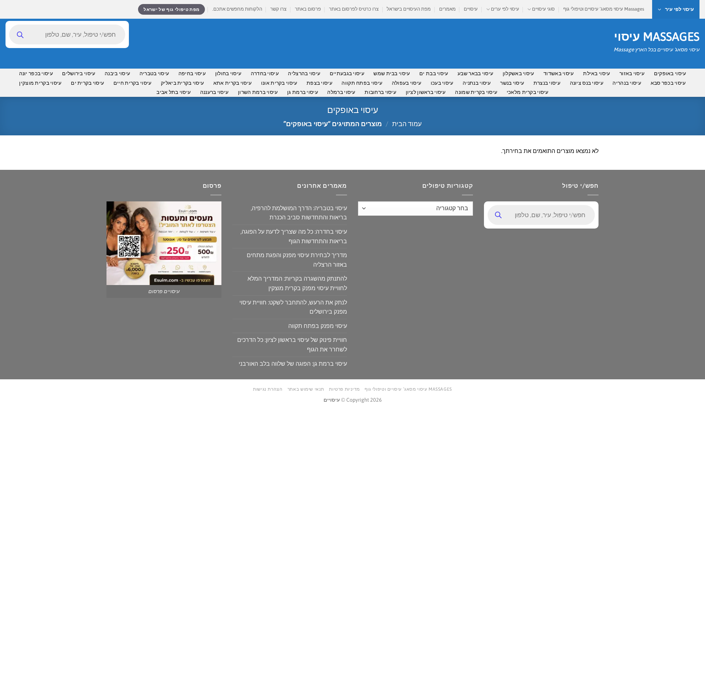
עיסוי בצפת (319, 83)
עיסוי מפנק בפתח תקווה (317, 325)
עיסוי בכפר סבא (668, 83)
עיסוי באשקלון (518, 73)
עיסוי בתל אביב (173, 92)
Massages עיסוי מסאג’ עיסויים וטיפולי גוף (603, 9)
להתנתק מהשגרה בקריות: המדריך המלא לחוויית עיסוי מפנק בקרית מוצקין (297, 283)
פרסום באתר (308, 9)
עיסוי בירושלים (78, 73)
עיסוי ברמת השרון (258, 92)
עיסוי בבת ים (433, 73)
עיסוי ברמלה (341, 92)
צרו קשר (278, 9)
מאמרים (447, 9)
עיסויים (471, 9)
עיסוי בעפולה (406, 83)
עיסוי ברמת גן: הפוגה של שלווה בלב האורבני (293, 363)
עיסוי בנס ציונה (586, 83)
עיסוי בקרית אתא (232, 83)
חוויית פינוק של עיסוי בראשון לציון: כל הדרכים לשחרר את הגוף (292, 344)
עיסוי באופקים (670, 73)
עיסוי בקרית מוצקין (40, 83)
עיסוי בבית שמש (391, 73)
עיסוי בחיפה (192, 73)
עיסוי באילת (596, 73)
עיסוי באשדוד (558, 73)
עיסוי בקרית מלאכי (528, 92)
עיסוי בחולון (228, 73)
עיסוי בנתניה (477, 83)
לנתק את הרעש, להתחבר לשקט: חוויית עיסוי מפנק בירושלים (293, 307)
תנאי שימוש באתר (306, 389)
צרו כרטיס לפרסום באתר (354, 9)
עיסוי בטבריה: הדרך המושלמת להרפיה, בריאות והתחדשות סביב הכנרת (299, 213)
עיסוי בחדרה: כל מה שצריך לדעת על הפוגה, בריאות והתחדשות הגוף (294, 236)
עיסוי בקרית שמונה (476, 92)
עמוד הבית (407, 124)
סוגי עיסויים (543, 9)
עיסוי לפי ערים (505, 9)
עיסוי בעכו (442, 83)
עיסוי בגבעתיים (347, 73)
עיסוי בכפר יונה (36, 73)
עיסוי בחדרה (265, 73)
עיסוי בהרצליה (304, 73)
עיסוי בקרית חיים (132, 83)
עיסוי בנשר (512, 83)
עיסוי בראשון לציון (426, 92)
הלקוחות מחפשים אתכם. (237, 9)
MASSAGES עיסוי (656, 37)
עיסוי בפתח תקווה (361, 83)
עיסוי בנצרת (547, 83)
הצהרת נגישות (267, 389)
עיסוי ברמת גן (302, 92)
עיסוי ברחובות (380, 92)
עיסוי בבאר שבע (475, 73)
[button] (675, 9)
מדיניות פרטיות (344, 389)
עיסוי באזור (631, 73)
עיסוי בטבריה (154, 73)
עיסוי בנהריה (626, 83)
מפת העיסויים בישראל (409, 9)
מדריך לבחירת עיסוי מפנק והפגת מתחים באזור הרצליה (297, 260)
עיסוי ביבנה (117, 73)
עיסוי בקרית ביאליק (182, 83)
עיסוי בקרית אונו (279, 83)
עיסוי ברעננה (214, 92)
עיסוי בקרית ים (87, 83)
